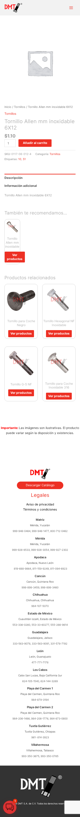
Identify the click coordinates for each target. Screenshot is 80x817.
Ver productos (14, 257)
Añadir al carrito (35, 143)
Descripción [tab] (13, 178)
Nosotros (40, 447)
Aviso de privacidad (40, 504)
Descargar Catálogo (40, 485)
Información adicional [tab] (20, 186)
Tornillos (19, 107)
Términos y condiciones (40, 509)
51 (24, 159)
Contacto (40, 457)
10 (19, 159)
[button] (9, 807)
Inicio (7, 107)
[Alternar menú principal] (71, 8)
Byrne (40, 452)
